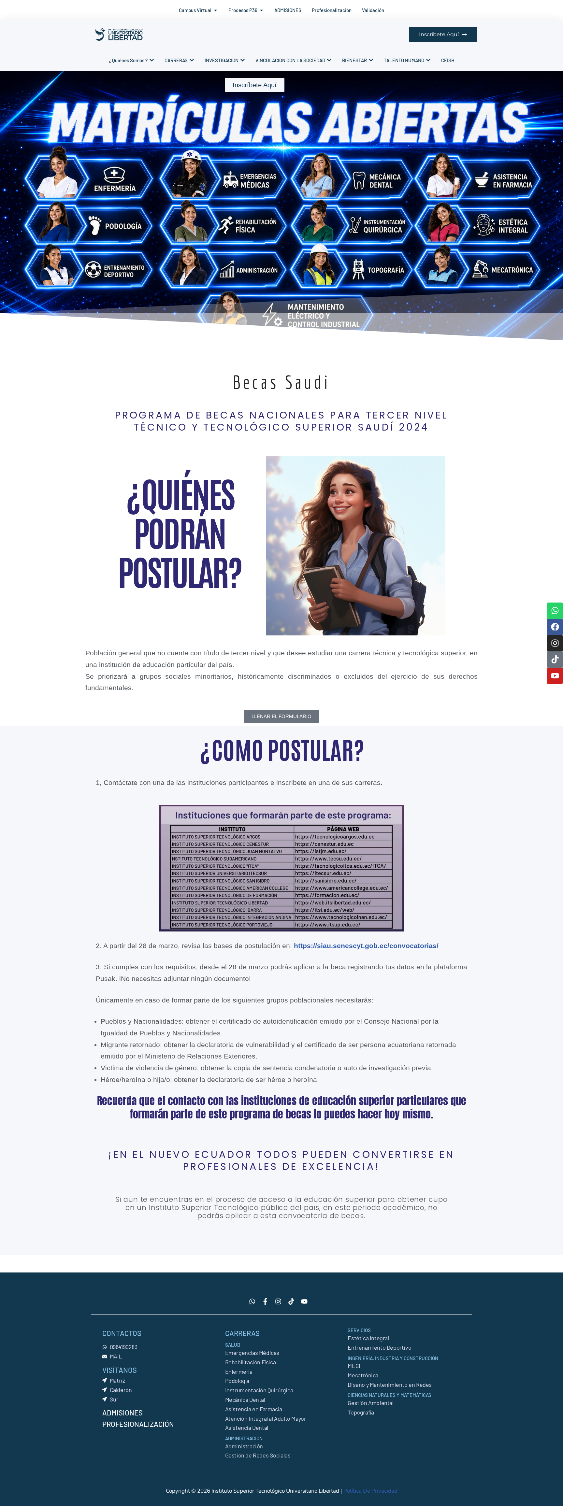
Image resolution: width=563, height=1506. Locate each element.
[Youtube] (555, 676)
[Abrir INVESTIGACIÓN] (242, 60)
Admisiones (122, 1412)
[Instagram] (555, 643)
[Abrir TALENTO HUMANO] (428, 60)
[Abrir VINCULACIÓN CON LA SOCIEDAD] (329, 60)
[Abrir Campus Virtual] (215, 10)
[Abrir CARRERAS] (191, 60)
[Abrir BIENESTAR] (370, 60)
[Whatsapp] (555, 611)
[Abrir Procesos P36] (261, 10)
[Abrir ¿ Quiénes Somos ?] (151, 60)
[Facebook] (555, 627)
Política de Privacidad (370, 1491)
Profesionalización (138, 1424)
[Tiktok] (555, 659)
